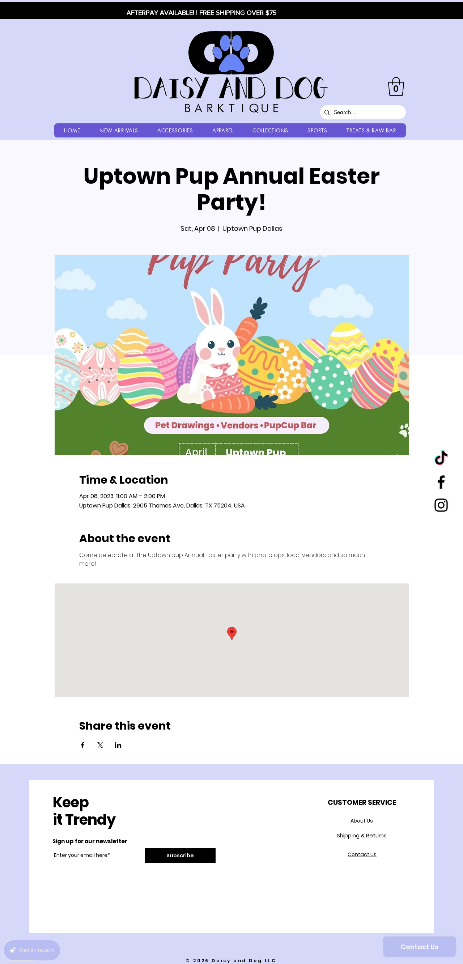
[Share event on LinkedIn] (118, 745)
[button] (396, 86)
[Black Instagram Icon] (441, 505)
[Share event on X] (100, 745)
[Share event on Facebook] (82, 745)
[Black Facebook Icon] (441, 482)
